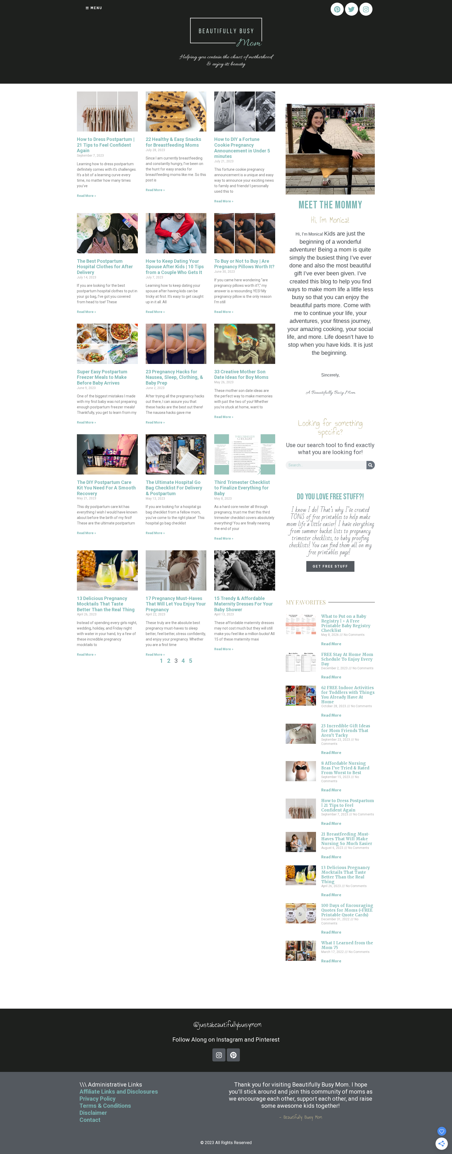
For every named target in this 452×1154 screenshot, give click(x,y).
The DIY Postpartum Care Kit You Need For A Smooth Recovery (106, 487)
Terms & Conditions (105, 1105)
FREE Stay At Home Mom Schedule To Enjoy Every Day (347, 659)
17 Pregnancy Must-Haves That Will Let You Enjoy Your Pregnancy (176, 604)
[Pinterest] (337, 9)
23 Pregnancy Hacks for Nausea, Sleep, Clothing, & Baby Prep (174, 377)
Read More (331, 644)
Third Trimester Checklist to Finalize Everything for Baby (242, 487)
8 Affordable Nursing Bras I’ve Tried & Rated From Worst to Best (345, 768)
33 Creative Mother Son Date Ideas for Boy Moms (241, 374)
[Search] (370, 465)
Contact (91, 1120)
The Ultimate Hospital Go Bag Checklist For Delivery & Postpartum (174, 487)
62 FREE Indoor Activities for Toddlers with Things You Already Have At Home (348, 694)
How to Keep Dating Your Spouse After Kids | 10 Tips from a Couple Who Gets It (175, 266)
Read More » (86, 196)
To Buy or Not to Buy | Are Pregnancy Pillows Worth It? (244, 264)
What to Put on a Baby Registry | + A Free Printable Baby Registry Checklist (345, 623)
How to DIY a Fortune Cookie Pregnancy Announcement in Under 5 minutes (242, 147)
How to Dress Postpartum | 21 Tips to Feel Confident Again (105, 144)
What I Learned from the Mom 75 (347, 945)
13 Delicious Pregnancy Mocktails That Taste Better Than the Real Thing (106, 604)
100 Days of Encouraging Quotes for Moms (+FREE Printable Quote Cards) (347, 910)
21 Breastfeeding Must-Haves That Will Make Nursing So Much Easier (346, 839)
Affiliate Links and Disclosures (119, 1091)
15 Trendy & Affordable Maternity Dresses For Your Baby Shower (243, 604)
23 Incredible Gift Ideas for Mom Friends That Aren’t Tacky (345, 730)
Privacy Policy (98, 1098)
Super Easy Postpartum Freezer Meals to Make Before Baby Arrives (102, 377)
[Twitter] (351, 9)
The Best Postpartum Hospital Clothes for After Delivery (105, 266)
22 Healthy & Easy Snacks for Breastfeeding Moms (173, 142)
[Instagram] (365, 9)
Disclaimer (93, 1113)
